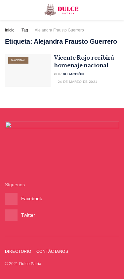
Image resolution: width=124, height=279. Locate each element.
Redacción (73, 74)
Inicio (10, 30)
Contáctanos (52, 251)
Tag (24, 30)
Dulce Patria (30, 263)
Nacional (18, 60)
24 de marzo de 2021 (77, 82)
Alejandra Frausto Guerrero (59, 30)
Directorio (18, 251)
